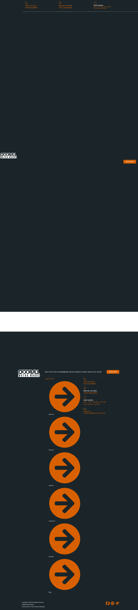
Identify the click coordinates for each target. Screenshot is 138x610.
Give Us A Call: (31, 5)
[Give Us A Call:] (85, 379)
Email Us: (87, 411)
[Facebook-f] (108, 603)
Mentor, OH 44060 (65, 5)
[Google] (117, 603)
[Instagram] (113, 603)
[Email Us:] (85, 408)
